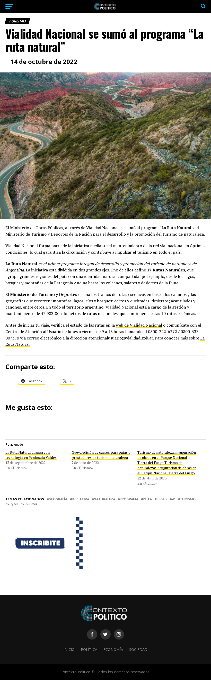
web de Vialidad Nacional (139, 325)
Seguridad (165, 499)
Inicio (69, 649)
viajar (12, 503)
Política (89, 649)
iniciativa (80, 499)
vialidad (29, 503)
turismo (188, 499)
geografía (58, 499)
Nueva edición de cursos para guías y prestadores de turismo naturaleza (101, 455)
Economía (113, 649)
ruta (147, 499)
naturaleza (104, 499)
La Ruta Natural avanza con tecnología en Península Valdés (31, 455)
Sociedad (138, 649)
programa (129, 499)
